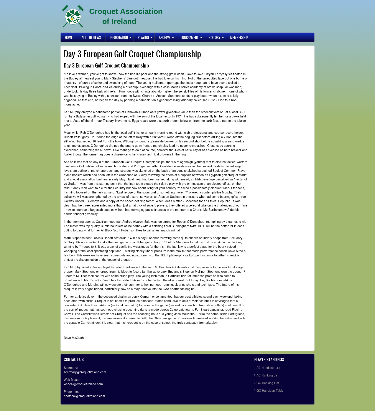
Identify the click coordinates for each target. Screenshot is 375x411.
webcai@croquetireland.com (83, 384)
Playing (143, 37)
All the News (91, 37)
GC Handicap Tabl (269, 390)
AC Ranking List (267, 375)
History (214, 37)
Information (119, 37)
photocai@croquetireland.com (84, 396)
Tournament (189, 37)
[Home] (73, 16)
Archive (164, 37)
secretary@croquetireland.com (85, 372)
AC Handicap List (269, 367)
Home (69, 37)
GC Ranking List (268, 383)
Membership (239, 37)
